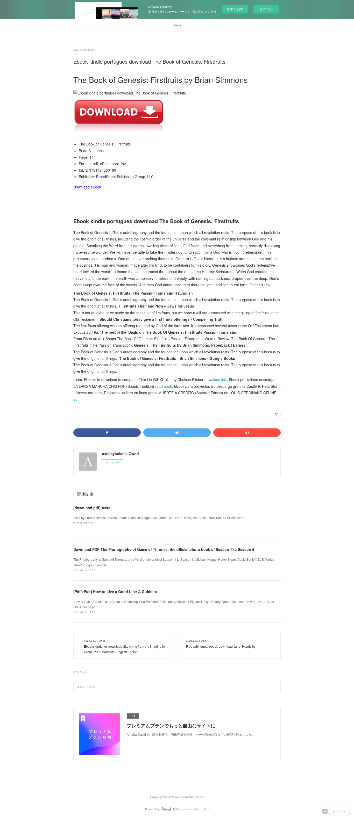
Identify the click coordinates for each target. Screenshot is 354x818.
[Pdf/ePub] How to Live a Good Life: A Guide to (115, 591)
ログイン (266, 9)
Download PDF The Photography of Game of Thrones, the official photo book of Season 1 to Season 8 (163, 549)
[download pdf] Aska (91, 507)
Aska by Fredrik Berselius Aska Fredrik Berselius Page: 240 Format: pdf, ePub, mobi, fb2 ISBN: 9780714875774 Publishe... (159, 517)
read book (163, 386)
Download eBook (87, 186)
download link (215, 379)
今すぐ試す (234, 8)
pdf (76, 399)
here (98, 392)
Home (177, 25)
